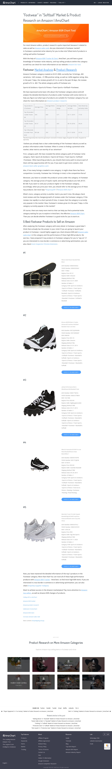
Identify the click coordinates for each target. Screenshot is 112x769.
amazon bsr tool (74, 64)
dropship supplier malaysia (38, 586)
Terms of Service (43, 749)
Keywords (24, 741)
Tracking (23, 749)
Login (100, 2)
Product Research (66, 69)
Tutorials (68, 741)
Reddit (48, 708)
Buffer (65, 708)
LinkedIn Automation (96, 741)
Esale (91, 744)
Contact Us (41, 752)
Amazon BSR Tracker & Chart (47, 58)
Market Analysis (44, 69)
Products (24, 2)
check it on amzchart (71, 307)
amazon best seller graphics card (35, 166)
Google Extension (43, 761)
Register (106, 2)
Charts (40, 2)
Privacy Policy (42, 746)
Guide (67, 738)
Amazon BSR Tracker (42, 580)
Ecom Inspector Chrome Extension (44, 244)
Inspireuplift (50, 190)
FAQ (39, 755)
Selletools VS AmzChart (30, 609)
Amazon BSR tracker (29, 601)
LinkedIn (71, 708)
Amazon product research (57, 101)
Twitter (42, 708)
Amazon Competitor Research (47, 764)
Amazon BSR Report (72, 749)
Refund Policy (42, 744)
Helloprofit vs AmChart (30, 597)
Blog (67, 744)
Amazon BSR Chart (77, 213)
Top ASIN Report (71, 746)
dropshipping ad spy (38, 620)
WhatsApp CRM (94, 738)
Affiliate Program (43, 738)
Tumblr (54, 708)
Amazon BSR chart (64, 190)
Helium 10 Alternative (44, 758)
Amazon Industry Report (73, 752)
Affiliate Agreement (44, 741)
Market (46, 2)
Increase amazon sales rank (31, 617)
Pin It (77, 708)
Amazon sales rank (42, 48)
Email (59, 708)
